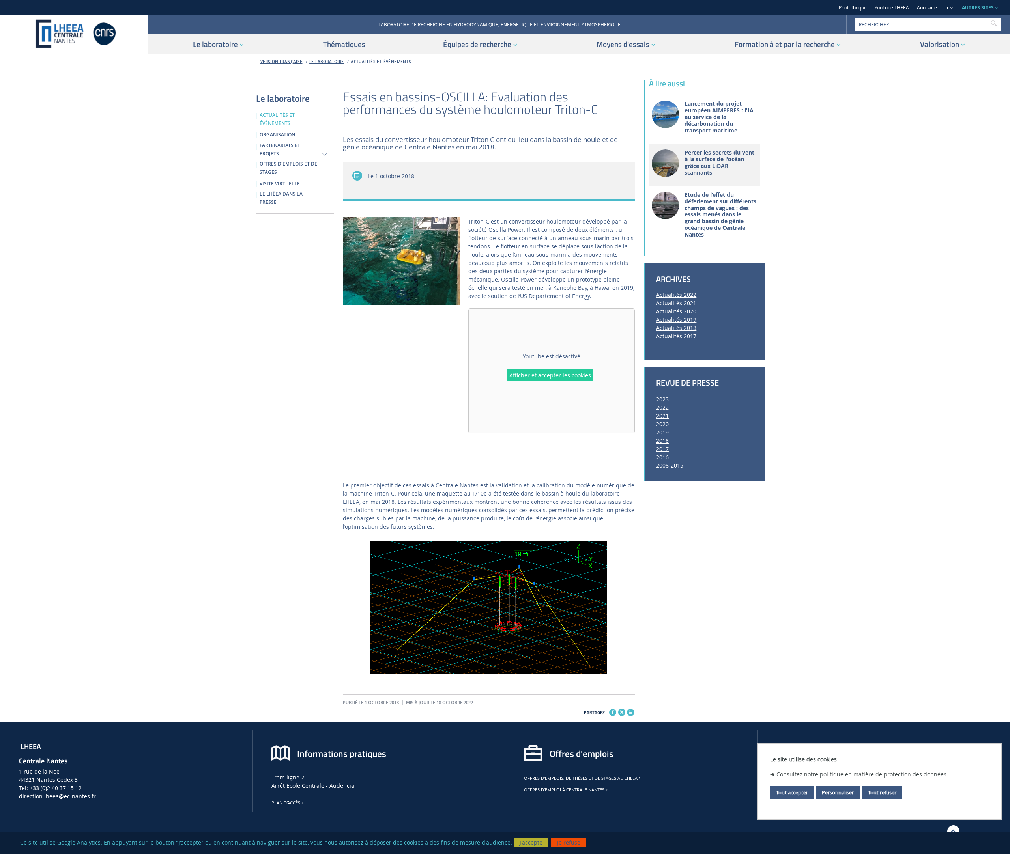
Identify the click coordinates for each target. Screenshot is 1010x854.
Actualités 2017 (676, 336)
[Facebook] (612, 712)
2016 (662, 457)
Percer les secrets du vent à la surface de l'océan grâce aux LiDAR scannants (719, 162)
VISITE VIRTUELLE (280, 184)
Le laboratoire (326, 61)
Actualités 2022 (676, 294)
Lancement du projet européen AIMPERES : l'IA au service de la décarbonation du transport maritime (719, 117)
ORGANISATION (277, 135)
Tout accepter (792, 792)
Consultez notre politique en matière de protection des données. (862, 774)
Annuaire (927, 8)
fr (947, 8)
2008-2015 (669, 465)
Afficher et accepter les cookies (550, 375)
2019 (662, 432)
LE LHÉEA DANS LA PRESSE (281, 198)
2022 (662, 407)
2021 (662, 416)
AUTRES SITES (978, 7)
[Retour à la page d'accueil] (74, 34)
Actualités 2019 (676, 319)
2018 (662, 440)
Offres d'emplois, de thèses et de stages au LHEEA (581, 778)
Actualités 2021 (676, 303)
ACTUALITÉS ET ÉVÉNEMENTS (381, 61)
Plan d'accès (285, 803)
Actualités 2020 (676, 311)
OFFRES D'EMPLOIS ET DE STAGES (288, 168)
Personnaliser (838, 792)
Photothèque (853, 8)
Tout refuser (882, 792)
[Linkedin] (630, 712)
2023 (662, 399)
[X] (621, 711)
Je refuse (568, 842)
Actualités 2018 (676, 328)
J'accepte (531, 842)
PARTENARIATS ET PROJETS (280, 149)
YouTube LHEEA (892, 8)
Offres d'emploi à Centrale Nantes (564, 789)
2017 (662, 449)
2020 (662, 424)
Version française (281, 61)
